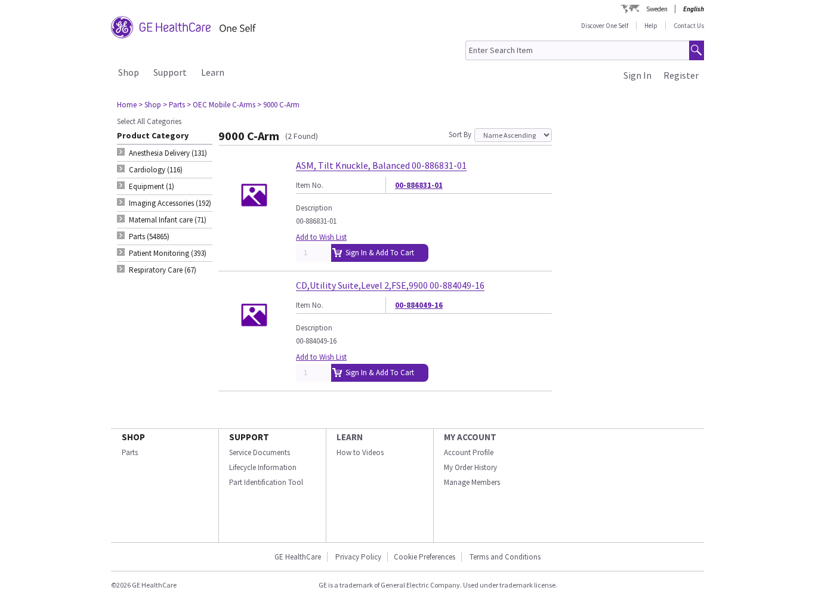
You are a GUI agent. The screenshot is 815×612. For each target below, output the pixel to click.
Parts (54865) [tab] (149, 236)
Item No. (309, 185)
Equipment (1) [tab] (151, 186)
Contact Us (689, 25)
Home (127, 105)
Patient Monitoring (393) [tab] (167, 253)
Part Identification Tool (266, 482)
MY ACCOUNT (470, 437)
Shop (128, 72)
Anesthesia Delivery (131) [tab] (168, 153)
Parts (130, 452)
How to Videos (360, 452)
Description (314, 208)
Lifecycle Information (263, 467)
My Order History (470, 467)
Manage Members (472, 482)
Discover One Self (604, 25)
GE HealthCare (297, 557)
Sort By (460, 134)
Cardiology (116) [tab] (156, 170)
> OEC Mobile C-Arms (221, 105)
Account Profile (468, 452)
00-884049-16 (419, 305)
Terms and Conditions (505, 557)
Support (170, 72)
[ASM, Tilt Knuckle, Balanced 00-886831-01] (254, 226)
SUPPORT (249, 437)
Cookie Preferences (424, 557)
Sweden (657, 9)
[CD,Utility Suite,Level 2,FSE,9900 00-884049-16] (254, 346)
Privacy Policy (357, 557)
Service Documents (259, 452)
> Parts (174, 105)
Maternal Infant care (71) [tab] (167, 220)
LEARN (350, 437)
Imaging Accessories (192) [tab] (170, 203)
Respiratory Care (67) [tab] (162, 270)
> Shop (149, 105)
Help (650, 25)
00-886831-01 (419, 185)
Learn (212, 72)
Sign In (637, 75)
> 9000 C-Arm (278, 105)
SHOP (133, 437)
